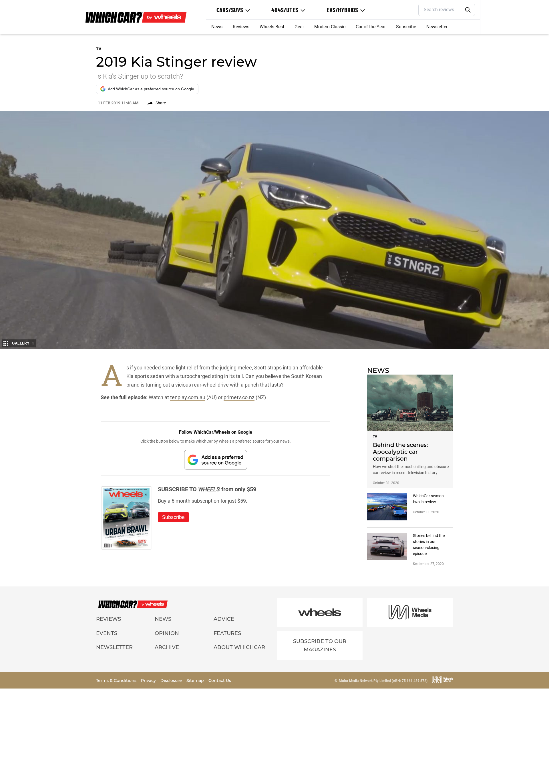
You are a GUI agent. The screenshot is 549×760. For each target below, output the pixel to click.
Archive (167, 647)
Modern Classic (329, 26)
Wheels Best (272, 26)
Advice (224, 619)
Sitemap (195, 680)
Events (106, 633)
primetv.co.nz (239, 397)
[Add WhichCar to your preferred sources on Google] (215, 459)
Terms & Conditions (117, 680)
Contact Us (219, 680)
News (216, 26)
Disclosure (171, 680)
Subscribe (406, 26)
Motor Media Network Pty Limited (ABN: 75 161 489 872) (383, 681)
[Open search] (468, 10)
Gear (299, 26)
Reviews (241, 26)
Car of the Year (371, 26)
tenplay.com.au (187, 397)
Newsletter (436, 26)
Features (227, 633)
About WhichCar (239, 647)
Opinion (167, 633)
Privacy (149, 680)
